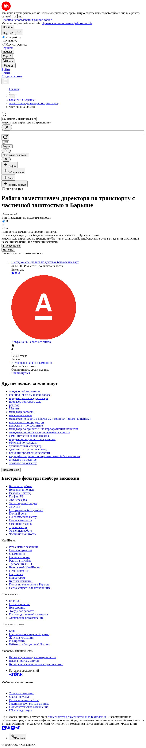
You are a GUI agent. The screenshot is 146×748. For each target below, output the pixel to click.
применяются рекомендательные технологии (77, 716)
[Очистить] (7, 127)
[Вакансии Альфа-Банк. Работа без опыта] (76, 307)
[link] (8, 60)
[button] (6, 69)
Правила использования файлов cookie (67, 23)
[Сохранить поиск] (5, 137)
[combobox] (19, 119)
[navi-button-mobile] (5, 81)
